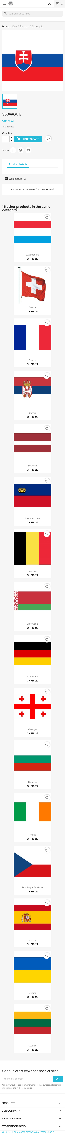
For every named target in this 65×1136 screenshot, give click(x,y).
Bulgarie (32, 782)
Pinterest (28, 150)
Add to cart (28, 139)
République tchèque (32, 887)
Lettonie (32, 465)
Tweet (21, 150)
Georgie (32, 729)
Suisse (32, 307)
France (32, 360)
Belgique (32, 571)
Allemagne (32, 676)
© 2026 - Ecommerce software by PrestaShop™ (28, 1132)
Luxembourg (32, 254)
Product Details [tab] (18, 164)
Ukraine (32, 992)
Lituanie (32, 1045)
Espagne (32, 940)
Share (13, 150)
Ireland (32, 834)
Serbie (32, 412)
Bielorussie (32, 623)
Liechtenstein (32, 518)
